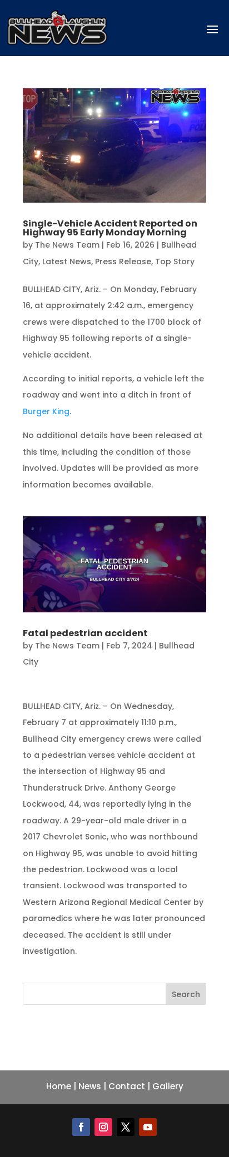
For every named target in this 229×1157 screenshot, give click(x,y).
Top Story (175, 261)
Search (186, 994)
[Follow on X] (126, 1127)
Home (58, 1086)
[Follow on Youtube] (148, 1127)
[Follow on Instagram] (103, 1127)
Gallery (167, 1086)
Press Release (123, 261)
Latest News (66, 261)
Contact (126, 1086)
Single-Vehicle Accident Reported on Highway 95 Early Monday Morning (110, 228)
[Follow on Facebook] (81, 1127)
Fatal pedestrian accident (85, 633)
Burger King (46, 411)
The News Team (67, 244)
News (89, 1086)
